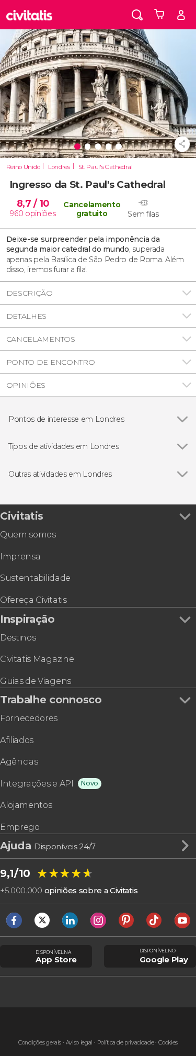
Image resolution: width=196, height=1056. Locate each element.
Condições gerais (39, 1042)
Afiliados (16, 740)
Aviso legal (79, 1042)
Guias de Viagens (35, 681)
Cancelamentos (40, 339)
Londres (59, 167)
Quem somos (28, 535)
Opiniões (25, 385)
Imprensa (20, 556)
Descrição (29, 293)
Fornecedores (28, 718)
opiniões (40, 213)
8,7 (33, 203)
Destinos (18, 638)
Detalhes (26, 316)
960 (16, 213)
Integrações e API (37, 784)
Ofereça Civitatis (33, 600)
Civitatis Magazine (37, 659)
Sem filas (143, 214)
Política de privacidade (125, 1042)
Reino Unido (23, 167)
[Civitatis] (29, 14)
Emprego (20, 827)
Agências (19, 762)
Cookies (168, 1042)
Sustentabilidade (35, 578)
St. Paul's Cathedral (105, 167)
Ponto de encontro (50, 362)
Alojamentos (26, 805)
